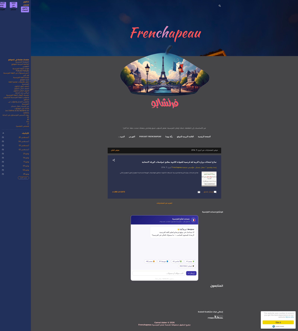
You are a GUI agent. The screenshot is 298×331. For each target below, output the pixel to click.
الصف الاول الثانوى (22, 87)
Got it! (278, 322)
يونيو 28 (26, 174)
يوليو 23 (26, 154)
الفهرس (132, 137)
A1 (28, 118)
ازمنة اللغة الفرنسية (21, 78)
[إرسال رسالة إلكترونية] (199, 193)
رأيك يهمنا (169, 137)
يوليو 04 (26, 170)
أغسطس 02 (24, 150)
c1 (28, 124)
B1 (28, 120)
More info (290, 317)
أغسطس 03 (24, 146)
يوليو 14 (26, 158)
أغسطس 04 (24, 142)
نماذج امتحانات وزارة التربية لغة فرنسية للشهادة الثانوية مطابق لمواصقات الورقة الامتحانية (179, 162)
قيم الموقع (24, 80)
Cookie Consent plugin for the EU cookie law (278, 326)
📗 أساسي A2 (177, 261)
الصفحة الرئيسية (204, 137)
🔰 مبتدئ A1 (190, 261)
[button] (113, 161)
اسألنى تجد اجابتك (22, 93)
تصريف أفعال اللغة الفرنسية (17, 95)
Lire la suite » (118, 192)
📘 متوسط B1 (163, 261)
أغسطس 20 (24, 138)
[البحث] (219, 6)
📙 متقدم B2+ (150, 261)
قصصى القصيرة (22, 126)
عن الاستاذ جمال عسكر (20, 106)
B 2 (28, 122)
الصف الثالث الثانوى (21, 91)
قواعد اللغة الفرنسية (21, 69)
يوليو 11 (26, 162)
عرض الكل (115, 150)
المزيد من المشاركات (164, 203)
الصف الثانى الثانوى (21, 89)
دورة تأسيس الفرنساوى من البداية (16, 115)
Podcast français (22, 71)
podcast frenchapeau (150, 137)
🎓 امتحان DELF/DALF (187, 266)
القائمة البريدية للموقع (185, 137)
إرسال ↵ (191, 273)
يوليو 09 (26, 166)
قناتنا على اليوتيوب (21, 109)
